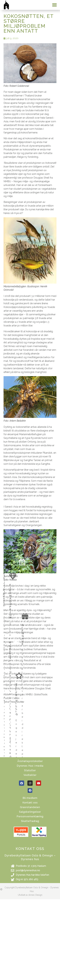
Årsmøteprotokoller (30, 761)
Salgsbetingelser (30, 811)
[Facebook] (21, 783)
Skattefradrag (30, 821)
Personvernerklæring (30, 816)
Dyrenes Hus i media (30, 765)
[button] (54, 5)
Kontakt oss (30, 802)
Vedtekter (30, 775)
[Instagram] (30, 783)
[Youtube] (38, 783)
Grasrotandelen (30, 807)
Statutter (30, 770)
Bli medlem (30, 797)
